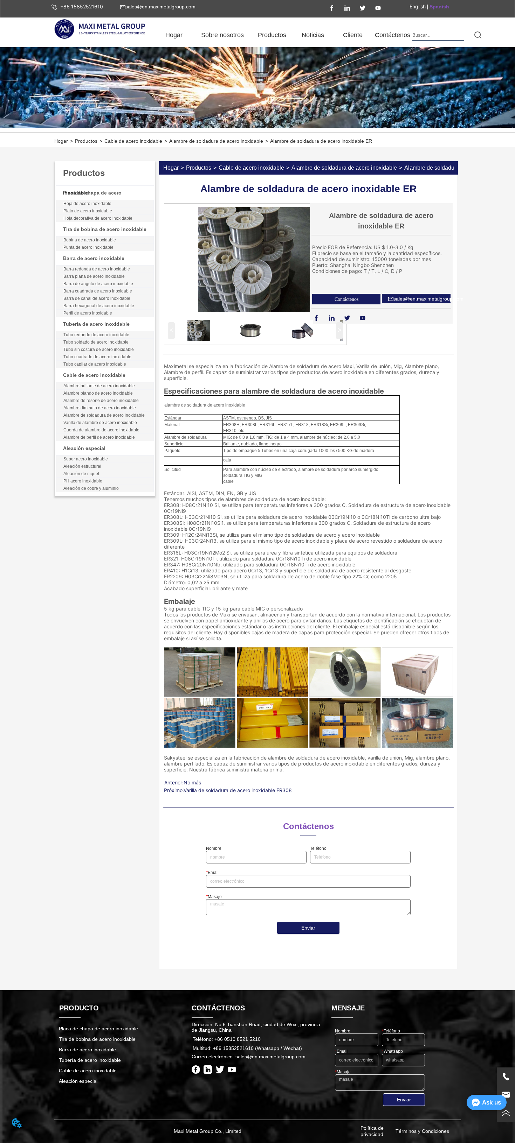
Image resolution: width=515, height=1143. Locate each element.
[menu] (283, 35)
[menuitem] (222, 35)
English (418, 6)
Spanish (439, 6)
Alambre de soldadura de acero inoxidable (216, 141)
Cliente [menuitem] (353, 34)
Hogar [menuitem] (174, 34)
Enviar (308, 928)
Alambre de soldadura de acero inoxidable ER (321, 141)
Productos (86, 141)
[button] (222, 35)
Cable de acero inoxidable (133, 141)
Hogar (61, 141)
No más (192, 782)
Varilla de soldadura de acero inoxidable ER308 (238, 790)
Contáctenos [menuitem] (392, 34)
